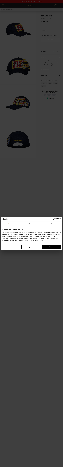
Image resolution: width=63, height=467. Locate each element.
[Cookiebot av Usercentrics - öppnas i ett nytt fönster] (54, 219)
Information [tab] (31, 223)
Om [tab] (52, 223)
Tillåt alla (51, 247)
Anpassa (30, 247)
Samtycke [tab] (11, 223)
